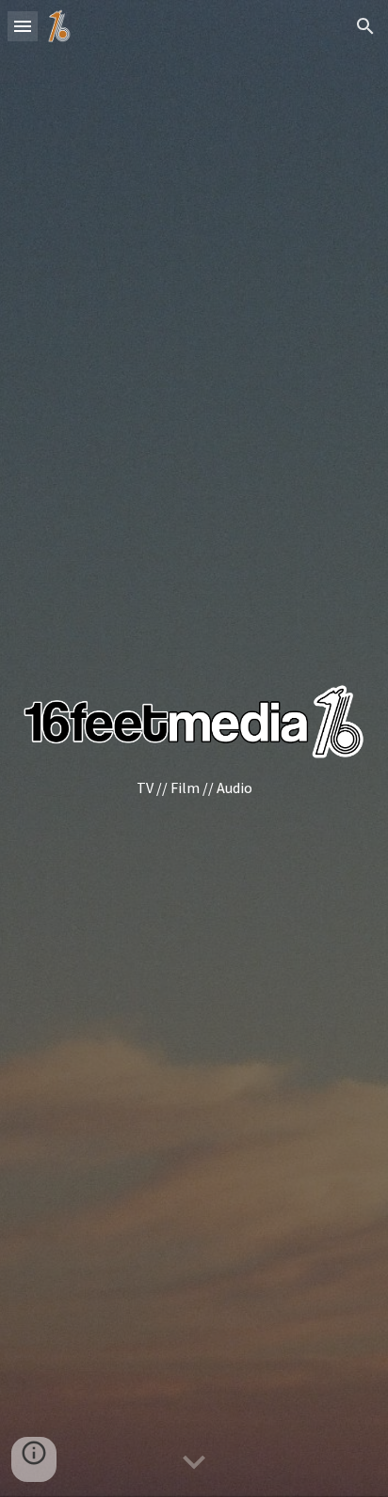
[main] (194, 787)
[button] (22, 26)
